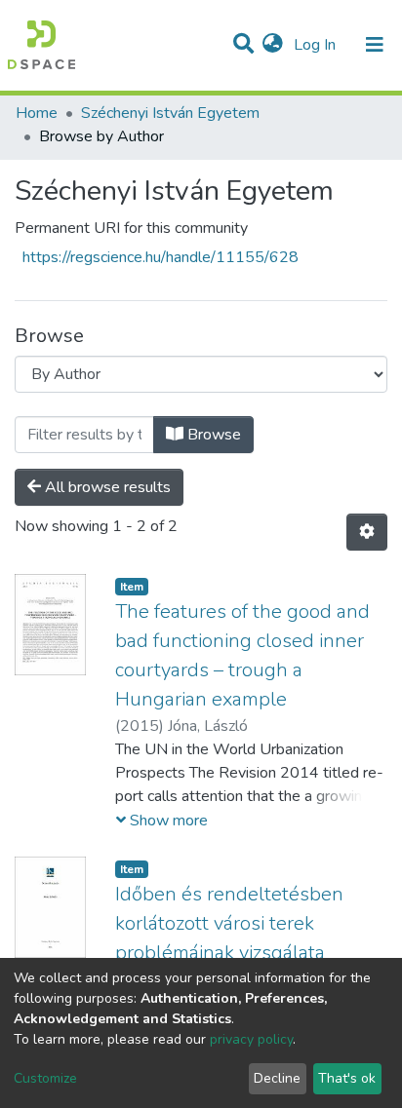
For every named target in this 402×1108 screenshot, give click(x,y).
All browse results (106, 487)
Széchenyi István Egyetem (170, 113)
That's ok (347, 1078)
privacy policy (251, 1039)
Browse (212, 434)
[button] (273, 45)
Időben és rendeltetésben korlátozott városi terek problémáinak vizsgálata (229, 923)
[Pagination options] (366, 532)
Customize (45, 1078)
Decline (277, 1078)
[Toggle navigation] (374, 44)
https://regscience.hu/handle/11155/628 (160, 257)
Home (37, 113)
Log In (317, 45)
